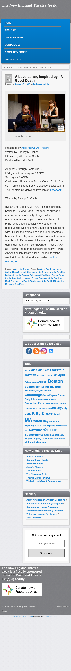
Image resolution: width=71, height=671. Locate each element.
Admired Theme (63, 606)
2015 (55, 370)
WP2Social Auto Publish (23, 616)
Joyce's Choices (34, 467)
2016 (61, 370)
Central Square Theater (53, 395)
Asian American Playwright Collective (45, 499)
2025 (55, 375)
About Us (10, 30)
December (31, 403)
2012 (34, 370)
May (45, 421)
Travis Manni (47, 438)
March (37, 421)
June (28, 414)
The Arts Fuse (33, 470)
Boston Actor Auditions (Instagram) (44, 503)
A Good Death (44, 269)
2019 (39, 375)
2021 (44, 375)
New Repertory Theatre (53, 425)
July (64, 408)
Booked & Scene (34, 456)
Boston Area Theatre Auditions (42, 506)
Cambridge (33, 394)
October (50, 429)
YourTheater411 (34, 517)
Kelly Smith (47, 281)
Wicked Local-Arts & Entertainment (44, 481)
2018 (33, 375)
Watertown (59, 438)
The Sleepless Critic (36, 474)
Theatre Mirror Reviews (38, 477)
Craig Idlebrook (33, 399)
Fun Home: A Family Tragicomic (26, 281)
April (61, 375)
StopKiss (19, 284)
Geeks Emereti (14, 37)
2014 (48, 370)
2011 (27, 370)
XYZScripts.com (50, 616)
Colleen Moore (24, 278)
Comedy (18, 269)
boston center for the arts (43, 387)
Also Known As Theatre (38, 272)
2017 (28, 375)
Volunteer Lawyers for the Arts (41, 514)
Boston (25, 275)
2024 (49, 375)
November (36, 429)
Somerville (46, 434)
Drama (26, 269)
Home (8, 23)
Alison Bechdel (19, 272)
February (44, 403)
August (42, 382)
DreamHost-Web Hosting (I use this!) (44, 510)
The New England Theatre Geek (29, 5)
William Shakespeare (35, 442)
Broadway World (34, 463)
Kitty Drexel (43, 413)
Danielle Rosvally (48, 399)
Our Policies (12, 45)
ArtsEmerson (31, 381)
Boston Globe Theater (37, 459)
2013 (41, 370)
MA (54, 281)
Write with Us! (13, 59)
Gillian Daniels (58, 403)
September (32, 435)
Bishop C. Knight (41, 84)
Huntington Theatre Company (38, 408)
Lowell (57, 414)
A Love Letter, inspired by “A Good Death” (39, 78)
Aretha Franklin (57, 272)
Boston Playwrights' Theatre (38, 390)
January (56, 408)
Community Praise (16, 52)
